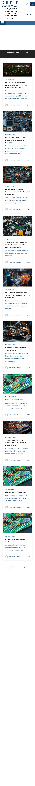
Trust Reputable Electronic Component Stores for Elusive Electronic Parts (15, 442)
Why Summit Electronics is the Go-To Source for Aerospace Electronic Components (17, 295)
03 (20, 567)
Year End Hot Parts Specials (14, 400)
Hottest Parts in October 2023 (15, 492)
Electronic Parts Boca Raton (22, 377)
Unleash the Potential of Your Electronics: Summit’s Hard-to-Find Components (17, 192)
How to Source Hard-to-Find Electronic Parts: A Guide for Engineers (15, 140)
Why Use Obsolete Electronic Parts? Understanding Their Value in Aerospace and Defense (16, 85)
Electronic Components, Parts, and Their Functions (17, 349)
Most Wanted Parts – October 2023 (15, 540)
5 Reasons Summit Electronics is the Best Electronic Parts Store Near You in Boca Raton (16, 245)
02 (15, 567)
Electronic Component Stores (22, 66)
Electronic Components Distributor (20, 114)
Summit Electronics (15, 105)
